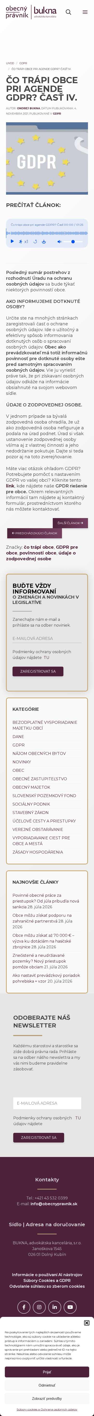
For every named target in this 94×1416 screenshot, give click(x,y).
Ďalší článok (69, 523)
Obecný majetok (31, 787)
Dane (18, 736)
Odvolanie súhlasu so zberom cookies (47, 1286)
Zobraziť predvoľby (47, 1398)
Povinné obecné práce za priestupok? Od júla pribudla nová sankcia (46, 901)
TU (46, 657)
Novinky (22, 762)
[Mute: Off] (59, 241)
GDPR (23, 63)
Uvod (10, 63)
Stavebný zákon (31, 812)
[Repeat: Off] (35, 241)
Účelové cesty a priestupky (44, 821)
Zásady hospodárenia (38, 852)
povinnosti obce (38, 553)
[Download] (43, 241)
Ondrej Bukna (28, 108)
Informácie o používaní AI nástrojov (47, 1274)
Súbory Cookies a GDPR (47, 1280)
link (10, 486)
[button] (86, 1322)
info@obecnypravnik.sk (54, 1204)
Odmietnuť (47, 1385)
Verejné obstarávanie (38, 829)
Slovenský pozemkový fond (44, 796)
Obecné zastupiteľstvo (40, 779)
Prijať (47, 1372)
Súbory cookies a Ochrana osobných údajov (47, 1409)
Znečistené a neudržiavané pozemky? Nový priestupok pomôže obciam (39, 961)
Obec (18, 770)
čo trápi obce (39, 547)
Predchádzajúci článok (36, 533)
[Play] (12, 241)
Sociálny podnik (31, 804)
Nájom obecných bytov (39, 753)
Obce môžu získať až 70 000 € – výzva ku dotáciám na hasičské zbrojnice (43, 941)
